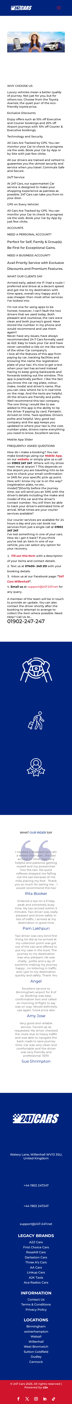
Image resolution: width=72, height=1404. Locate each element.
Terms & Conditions (36, 1304)
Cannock (36, 1362)
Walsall (36, 1336)
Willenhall (36, 1341)
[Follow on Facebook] (18, 1398)
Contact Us (36, 1299)
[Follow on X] (27, 1398)
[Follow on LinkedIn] (44, 1398)
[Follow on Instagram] (36, 1398)
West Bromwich (36, 1346)
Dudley (36, 1357)
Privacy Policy (36, 1309)
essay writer (55, 153)
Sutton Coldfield (36, 1352)
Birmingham (36, 1326)
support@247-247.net (43, 586)
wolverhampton (36, 1331)
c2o (45, 1387)
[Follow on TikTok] (53, 1398)
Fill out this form (23, 556)
